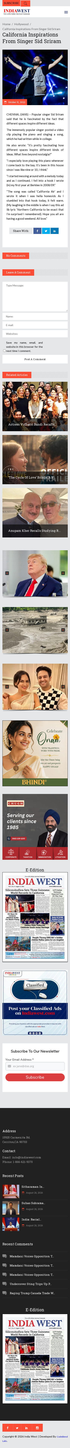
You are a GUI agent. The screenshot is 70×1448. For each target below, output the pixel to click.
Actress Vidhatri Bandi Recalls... (32, 424)
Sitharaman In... (33, 1186)
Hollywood (21, 24)
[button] (35, 573)
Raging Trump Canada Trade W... (32, 1293)
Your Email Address (19, 1060)
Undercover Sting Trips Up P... (31, 1284)
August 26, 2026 (34, 1192)
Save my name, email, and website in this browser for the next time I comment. (24, 346)
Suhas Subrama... (33, 1203)
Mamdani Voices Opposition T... (32, 1256)
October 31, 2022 (16, 102)
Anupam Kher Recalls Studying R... (34, 531)
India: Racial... (31, 1219)
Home (6, 24)
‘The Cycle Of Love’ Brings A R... (31, 477)
